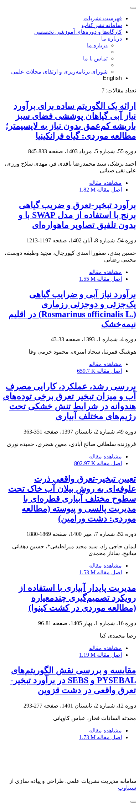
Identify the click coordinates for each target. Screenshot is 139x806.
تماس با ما (95, 58)
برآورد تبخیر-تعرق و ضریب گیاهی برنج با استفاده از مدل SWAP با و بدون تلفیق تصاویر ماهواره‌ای (77, 215)
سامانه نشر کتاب (102, 25)
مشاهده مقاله (105, 183)
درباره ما (111, 39)
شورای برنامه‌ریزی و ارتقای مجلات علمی (59, 72)
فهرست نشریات (102, 18)
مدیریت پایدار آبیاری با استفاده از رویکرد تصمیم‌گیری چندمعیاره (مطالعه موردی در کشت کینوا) (77, 597)
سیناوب (127, 788)
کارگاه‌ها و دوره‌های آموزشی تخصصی (78, 32)
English (112, 78)
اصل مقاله (100, 190)
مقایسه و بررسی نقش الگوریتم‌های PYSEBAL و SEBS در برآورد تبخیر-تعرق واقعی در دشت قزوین (73, 680)
